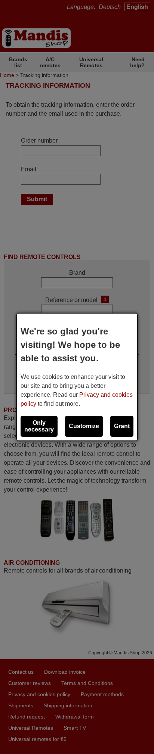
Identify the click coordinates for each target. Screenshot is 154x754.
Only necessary (39, 426)
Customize (84, 426)
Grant (122, 426)
